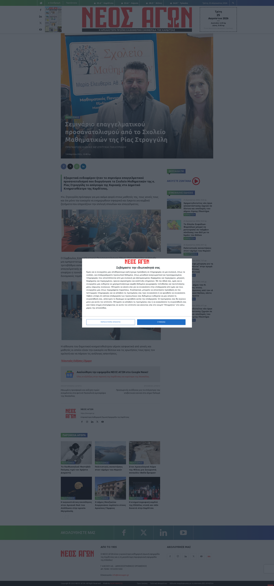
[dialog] (137, 293)
